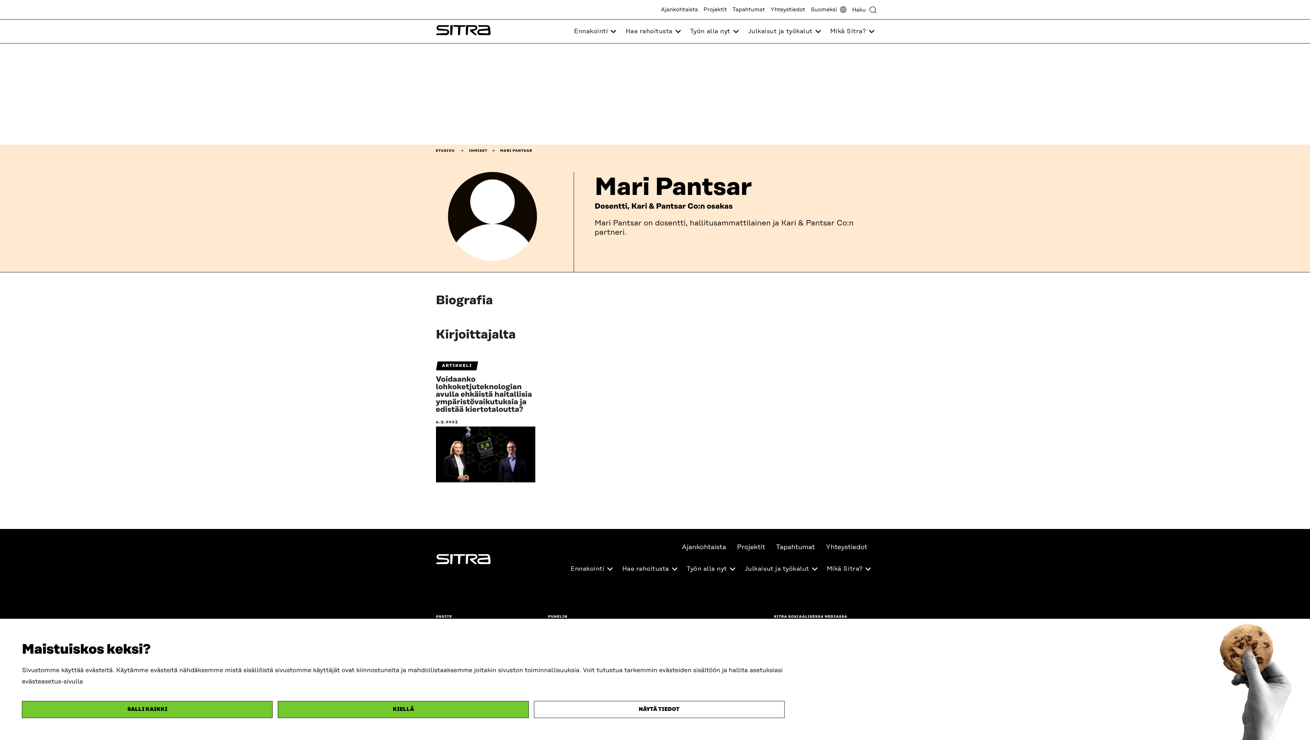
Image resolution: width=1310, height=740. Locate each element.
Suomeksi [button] (824, 10)
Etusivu (445, 151)
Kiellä (403, 709)
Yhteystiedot (788, 10)
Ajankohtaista (679, 10)
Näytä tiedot (659, 709)
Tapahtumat (749, 10)
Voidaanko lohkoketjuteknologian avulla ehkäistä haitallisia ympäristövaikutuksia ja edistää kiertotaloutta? (484, 395)
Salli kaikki (147, 709)
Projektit (715, 10)
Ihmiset (478, 151)
